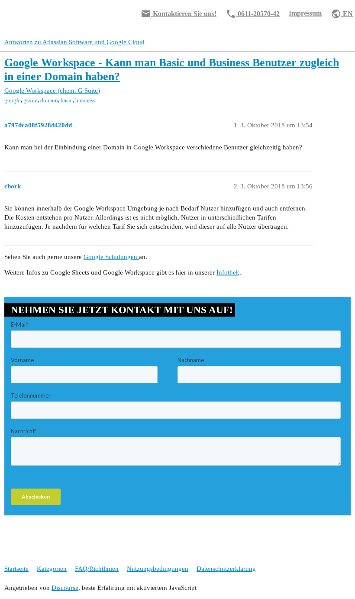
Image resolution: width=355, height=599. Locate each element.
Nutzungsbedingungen (157, 568)
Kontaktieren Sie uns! (178, 14)
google (12, 100)
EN (342, 14)
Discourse (65, 587)
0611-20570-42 (253, 14)
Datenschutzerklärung (226, 568)
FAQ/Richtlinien (97, 568)
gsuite (30, 100)
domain (49, 100)
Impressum (305, 13)
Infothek (227, 272)
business (85, 100)
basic (67, 100)
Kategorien (52, 568)
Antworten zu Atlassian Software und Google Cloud (74, 42)
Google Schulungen (111, 256)
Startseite (16, 568)
